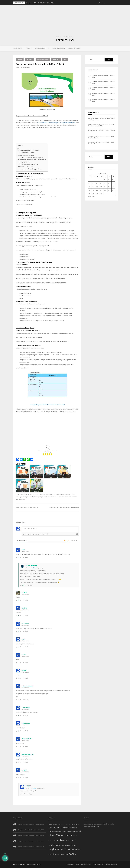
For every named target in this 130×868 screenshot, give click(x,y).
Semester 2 (56, 59)
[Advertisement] (65, 22)
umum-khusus (68, 497)
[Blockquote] (38, 534)
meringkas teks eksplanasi (30, 497)
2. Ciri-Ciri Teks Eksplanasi (27, 154)
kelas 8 (73, 494)
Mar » (93, 196)
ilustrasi (62, 494)
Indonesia (29, 59)
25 (89, 193)
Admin (17, 67)
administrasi (54, 824)
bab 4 (72, 824)
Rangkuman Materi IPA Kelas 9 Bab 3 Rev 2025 (103, 82)
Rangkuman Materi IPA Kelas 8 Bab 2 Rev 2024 (103, 100)
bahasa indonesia (29, 494)
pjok (63, 845)
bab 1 (59, 824)
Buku (28, 48)
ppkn (67, 845)
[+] (48, 534)
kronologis (19, 497)
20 (97, 190)
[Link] (43, 534)
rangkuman (54, 849)
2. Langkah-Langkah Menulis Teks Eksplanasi (31, 169)
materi (52, 845)
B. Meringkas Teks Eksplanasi (26, 155)
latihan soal (70, 840)
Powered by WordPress (19, 864)
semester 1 (57, 854)
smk (64, 854)
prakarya (72, 845)
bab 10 (66, 827)
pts (76, 845)
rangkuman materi (49, 497)
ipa (79, 831)
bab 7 (54, 827)
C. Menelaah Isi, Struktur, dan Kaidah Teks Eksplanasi (32, 159)
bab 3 (68, 824)
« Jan (89, 196)
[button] (99, 2)
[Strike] (31, 534)
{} (45, 534)
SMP (65, 59)
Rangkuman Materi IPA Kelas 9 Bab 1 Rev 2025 (103, 94)
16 (108, 187)
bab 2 (64, 824)
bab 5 (22, 494)
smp (67, 854)
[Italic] (26, 534)
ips (49, 835)
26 (93, 193)
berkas (64, 831)
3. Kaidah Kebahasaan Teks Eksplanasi (29, 164)
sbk (52, 854)
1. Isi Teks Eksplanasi (25, 161)
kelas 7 (54, 835)
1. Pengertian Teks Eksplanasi (27, 152)
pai (57, 845)
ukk (75, 854)
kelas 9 (69, 835)
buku (68, 831)
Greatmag (32, 864)
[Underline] (28, 534)
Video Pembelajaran (58, 48)
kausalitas (67, 494)
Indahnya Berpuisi (69, 122)
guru (70, 831)
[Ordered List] (33, 534)
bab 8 (58, 827)
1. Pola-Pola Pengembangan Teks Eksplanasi (31, 168)
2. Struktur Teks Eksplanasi (27, 162)
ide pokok (56, 494)
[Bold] (23, 534)
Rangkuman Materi (41, 48)
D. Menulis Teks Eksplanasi (25, 166)
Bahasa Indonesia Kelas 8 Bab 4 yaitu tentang (50, 122)
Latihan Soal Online (74, 48)
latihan (61, 840)
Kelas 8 (20, 59)
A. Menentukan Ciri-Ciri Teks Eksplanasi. (28, 150)
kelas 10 (75, 836)
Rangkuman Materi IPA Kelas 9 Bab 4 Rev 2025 (103, 76)
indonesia (75, 831)
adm (50, 824)
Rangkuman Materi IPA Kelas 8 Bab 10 (27, 507)
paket (60, 845)
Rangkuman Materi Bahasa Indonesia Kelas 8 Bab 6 (64, 507)
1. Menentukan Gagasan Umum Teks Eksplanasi (32, 157)
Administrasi (17, 48)
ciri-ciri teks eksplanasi (41, 494)
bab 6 (50, 827)
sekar (33, 568)
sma (62, 854)
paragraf (40, 497)
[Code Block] (41, 534)
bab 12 (70, 827)
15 (105, 187)
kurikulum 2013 (52, 841)
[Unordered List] (36, 534)
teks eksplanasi (59, 497)
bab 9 (62, 827)
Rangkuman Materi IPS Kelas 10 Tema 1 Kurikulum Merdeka (101, 125)
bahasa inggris (59, 831)
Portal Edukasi (65, 40)
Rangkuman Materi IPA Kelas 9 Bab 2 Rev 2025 (39, 3)
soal (71, 854)
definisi (51, 494)
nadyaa (34, 788)
